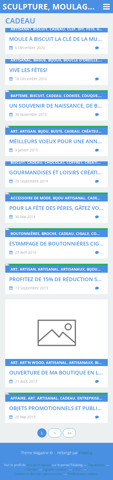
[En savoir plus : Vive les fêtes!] (56, 72)
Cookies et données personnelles (38, 474)
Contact (32, 469)
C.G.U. (77, 469)
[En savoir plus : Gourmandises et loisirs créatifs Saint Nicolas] (56, 174)
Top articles (96, 465)
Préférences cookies (82, 474)
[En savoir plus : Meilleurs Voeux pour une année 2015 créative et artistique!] (56, 141)
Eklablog (85, 452)
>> (69, 433)
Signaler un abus (55, 469)
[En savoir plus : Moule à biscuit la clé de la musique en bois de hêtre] (56, 41)
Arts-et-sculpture (39, 465)
